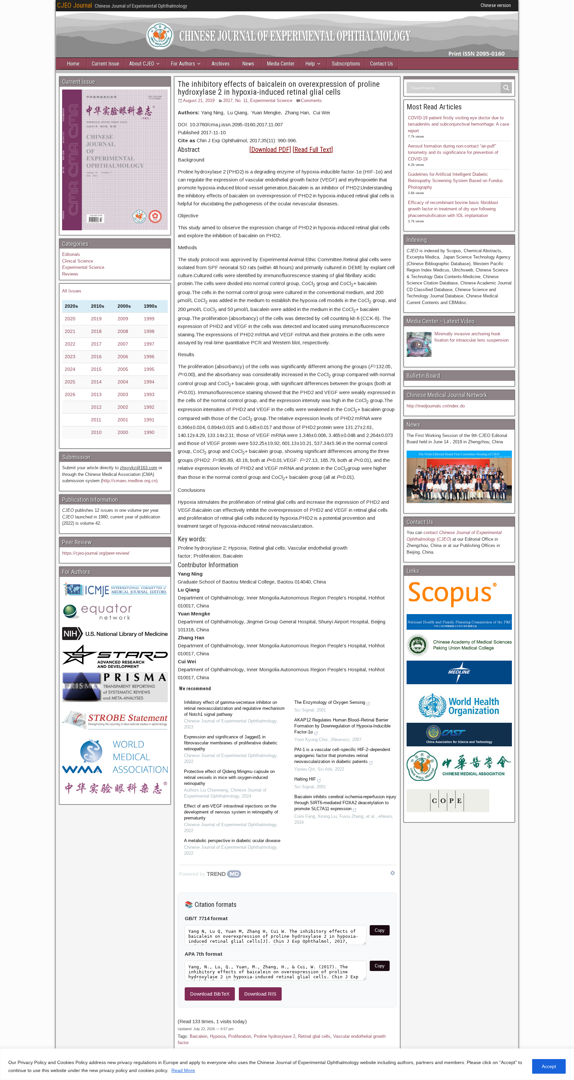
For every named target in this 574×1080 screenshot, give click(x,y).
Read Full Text (312, 150)
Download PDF (270, 150)
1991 (149, 419)
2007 (123, 344)
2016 (96, 356)
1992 (149, 407)
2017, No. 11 (235, 100)
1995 (149, 369)
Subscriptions (346, 63)
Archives (221, 63)
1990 (149, 432)
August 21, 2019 (199, 100)
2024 (70, 369)
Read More (183, 1070)
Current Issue (105, 63)
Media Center (281, 63)
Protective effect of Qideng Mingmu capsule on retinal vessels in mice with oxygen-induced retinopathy (229, 777)
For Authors (183, 63)
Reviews (70, 273)
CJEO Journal (74, 5)
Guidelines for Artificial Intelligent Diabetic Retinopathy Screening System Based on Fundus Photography (455, 181)
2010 (96, 432)
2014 (96, 381)
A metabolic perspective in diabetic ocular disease (232, 840)
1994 (149, 381)
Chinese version (496, 5)
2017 (96, 344)
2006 (123, 356)
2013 (96, 394)
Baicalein (198, 1036)
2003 (123, 394)
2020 (70, 318)
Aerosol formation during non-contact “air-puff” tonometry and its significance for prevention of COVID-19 (453, 153)
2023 (70, 356)
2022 (70, 344)
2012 (96, 407)
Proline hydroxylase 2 (274, 1036)
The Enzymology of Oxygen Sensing (329, 702)
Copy (380, 930)
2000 (123, 432)
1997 (149, 344)
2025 (70, 381)
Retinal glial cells (314, 1036)
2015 (96, 369)
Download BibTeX (210, 994)
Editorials (71, 254)
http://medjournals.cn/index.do (436, 405)
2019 (96, 318)
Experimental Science (271, 100)
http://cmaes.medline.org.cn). (130, 480)
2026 (70, 394)
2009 (123, 318)
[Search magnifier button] (506, 87)
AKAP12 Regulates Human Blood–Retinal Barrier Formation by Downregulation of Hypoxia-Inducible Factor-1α (342, 725)
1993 (149, 394)
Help (310, 63)
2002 (123, 407)
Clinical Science (77, 261)
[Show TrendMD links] (392, 873)
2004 (123, 381)
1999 (149, 318)
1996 (149, 356)
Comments (311, 100)
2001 (123, 419)
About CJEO (141, 63)
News (248, 63)
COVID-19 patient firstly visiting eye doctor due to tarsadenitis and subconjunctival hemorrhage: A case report (458, 124)
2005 (123, 369)
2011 (96, 419)
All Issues (71, 290)
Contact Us (381, 63)
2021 (70, 331)
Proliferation (239, 1036)
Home (73, 63)
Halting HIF (305, 779)
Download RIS (260, 994)
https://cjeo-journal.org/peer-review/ (96, 553)
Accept (549, 1066)
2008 (123, 331)
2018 (96, 331)
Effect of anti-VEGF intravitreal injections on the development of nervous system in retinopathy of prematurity (231, 812)
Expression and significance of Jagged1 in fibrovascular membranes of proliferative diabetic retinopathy (230, 742)
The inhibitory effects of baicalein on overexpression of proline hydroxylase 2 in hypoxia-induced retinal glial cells (279, 88)
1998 (149, 331)
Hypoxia (218, 1036)
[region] (287, 1064)
